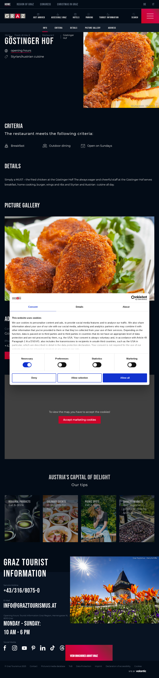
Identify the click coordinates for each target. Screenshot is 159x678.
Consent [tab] (33, 306)
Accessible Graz (59, 17)
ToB (70, 666)
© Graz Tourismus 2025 (15, 666)
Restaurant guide (48, 37)
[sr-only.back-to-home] (17, 16)
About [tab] (126, 306)
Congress (45, 4)
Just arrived (39, 17)
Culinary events (56, 501)
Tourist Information (109, 17)
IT (153, 4)
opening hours (21, 50)
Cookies (138, 666)
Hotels (76, 17)
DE (144, 4)
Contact (33, 666)
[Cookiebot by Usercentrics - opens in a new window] (133, 298)
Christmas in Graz (67, 4)
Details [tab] (79, 306)
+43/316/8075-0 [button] (22, 590)
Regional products (19, 501)
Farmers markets (133, 501)
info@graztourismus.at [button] (30, 605)
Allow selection (79, 377)
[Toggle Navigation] (150, 16)
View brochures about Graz (84, 655)
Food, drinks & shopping (22, 37)
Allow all (125, 377)
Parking (89, 17)
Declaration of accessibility (118, 666)
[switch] (62, 364)
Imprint (98, 666)
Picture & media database (53, 666)
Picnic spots (92, 501)
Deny (34, 377)
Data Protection (83, 666)
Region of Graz (25, 4)
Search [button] (135, 17)
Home (8, 4)
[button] (5, 648)
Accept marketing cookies (79, 419)
